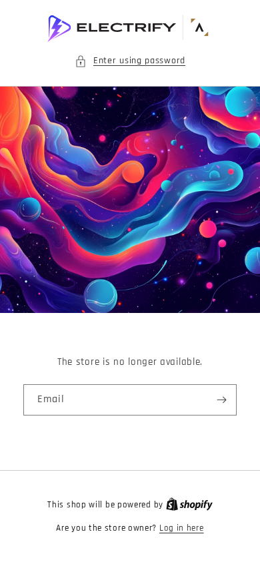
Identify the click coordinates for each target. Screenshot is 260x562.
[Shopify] (189, 504)
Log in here (181, 528)
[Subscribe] (221, 400)
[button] (130, 61)
